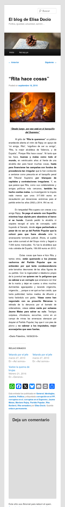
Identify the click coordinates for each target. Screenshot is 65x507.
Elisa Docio (40, 405)
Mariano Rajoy (22, 402)
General (40, 393)
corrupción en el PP (45, 396)
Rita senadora (24, 405)
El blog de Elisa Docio (30, 19)
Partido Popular (37, 402)
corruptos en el (16, 399)
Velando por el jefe (18, 354)
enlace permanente (18, 408)
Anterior (14, 62)
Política (20, 396)
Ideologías (49, 393)
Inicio (11, 52)
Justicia (12, 396)
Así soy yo (23, 52)
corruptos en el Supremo (36, 399)
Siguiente (50, 62)
